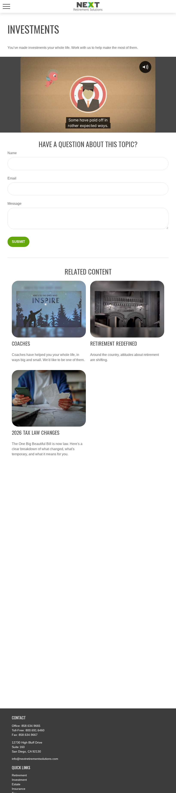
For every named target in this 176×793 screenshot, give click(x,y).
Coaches (21, 343)
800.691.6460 (35, 730)
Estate (16, 784)
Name (12, 153)
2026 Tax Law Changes (35, 432)
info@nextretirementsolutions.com (35, 758)
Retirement (19, 775)
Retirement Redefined (113, 343)
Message (14, 203)
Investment (19, 779)
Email (12, 178)
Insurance (18, 788)
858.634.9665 (30, 725)
